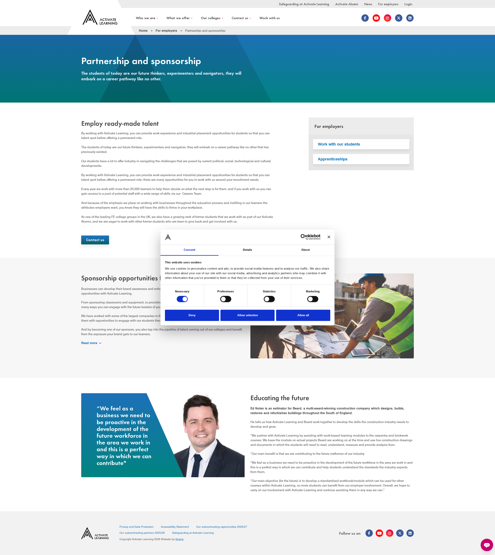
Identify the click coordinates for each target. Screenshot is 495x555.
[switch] (225, 299)
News (368, 4)
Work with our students (339, 144)
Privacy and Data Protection (136, 526)
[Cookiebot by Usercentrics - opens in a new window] (303, 237)
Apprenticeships (332, 159)
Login (408, 4)
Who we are (145, 17)
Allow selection (247, 315)
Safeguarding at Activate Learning (304, 4)
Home (143, 31)
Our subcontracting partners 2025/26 (142, 532)
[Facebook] (365, 18)
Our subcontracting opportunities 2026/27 (221, 526)
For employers (388, 4)
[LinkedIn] (410, 18)
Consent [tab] (189, 249)
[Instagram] (387, 18)
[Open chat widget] (487, 545)
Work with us (269, 17)
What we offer (178, 17)
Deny (192, 315)
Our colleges (210, 17)
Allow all (303, 315)
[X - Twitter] (398, 18)
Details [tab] (247, 249)
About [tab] (305, 249)
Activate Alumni (346, 4)
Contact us (240, 17)
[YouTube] (376, 18)
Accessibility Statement (175, 526)
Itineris (179, 539)
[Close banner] (329, 237)
